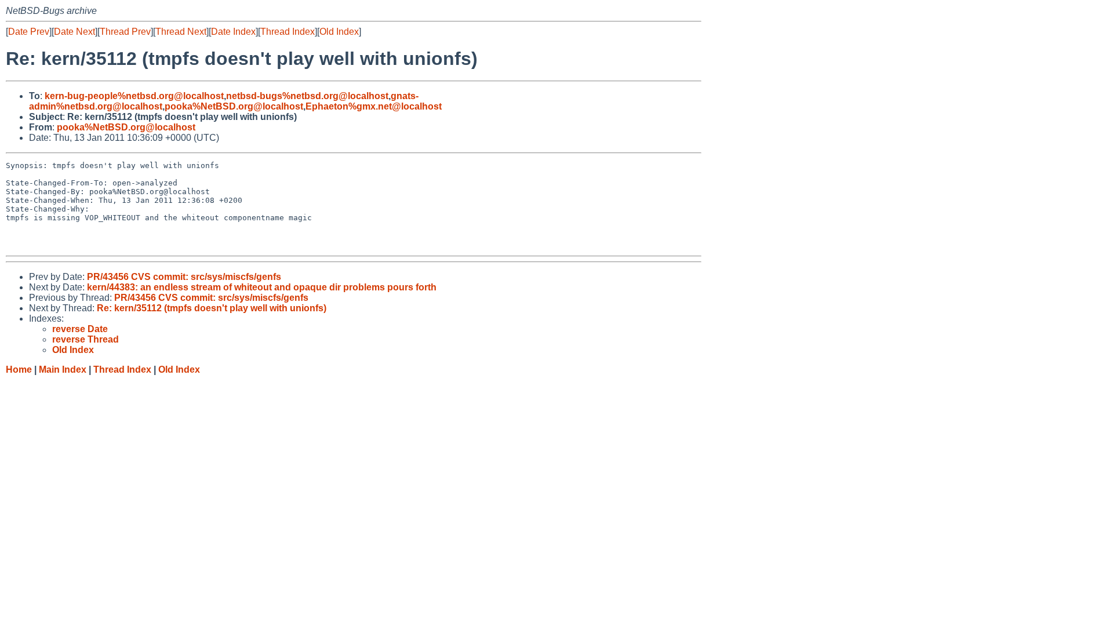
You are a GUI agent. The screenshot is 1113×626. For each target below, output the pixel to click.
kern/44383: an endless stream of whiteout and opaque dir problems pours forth (262, 287)
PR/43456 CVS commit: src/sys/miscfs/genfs (184, 277)
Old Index (339, 32)
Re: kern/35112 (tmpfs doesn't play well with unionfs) (211, 308)
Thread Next (180, 32)
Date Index (233, 32)
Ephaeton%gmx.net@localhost (373, 106)
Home (19, 369)
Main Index (62, 369)
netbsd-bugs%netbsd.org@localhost (307, 96)
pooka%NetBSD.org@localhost (234, 106)
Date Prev (28, 32)
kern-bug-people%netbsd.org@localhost (134, 96)
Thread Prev (125, 32)
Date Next (74, 32)
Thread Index (287, 32)
